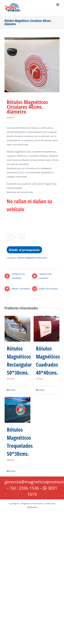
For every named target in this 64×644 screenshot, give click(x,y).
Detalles (12, 390)
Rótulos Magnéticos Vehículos (32, 257)
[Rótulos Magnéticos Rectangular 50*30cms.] (17, 329)
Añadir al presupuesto (24, 250)
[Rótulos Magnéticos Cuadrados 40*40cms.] (46, 329)
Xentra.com (32, 507)
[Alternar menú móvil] (58, 4)
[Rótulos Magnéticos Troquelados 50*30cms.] (17, 410)
